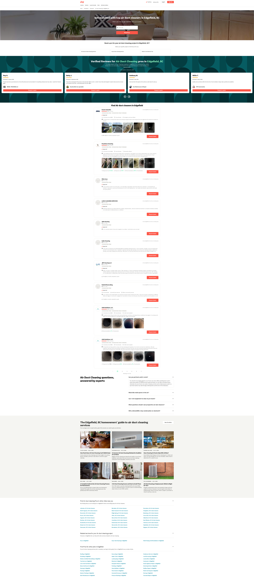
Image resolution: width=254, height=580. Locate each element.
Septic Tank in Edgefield (117, 556)
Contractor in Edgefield (148, 561)
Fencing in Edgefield (85, 570)
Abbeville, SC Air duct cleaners (150, 518)
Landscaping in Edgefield (118, 559)
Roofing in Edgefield (85, 554)
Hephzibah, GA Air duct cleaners (151, 525)
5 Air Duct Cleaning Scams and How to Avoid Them (126, 484)
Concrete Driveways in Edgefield (119, 573)
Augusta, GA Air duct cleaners (87, 518)
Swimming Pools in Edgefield (150, 566)
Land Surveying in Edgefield (150, 556)
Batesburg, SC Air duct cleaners (150, 513)
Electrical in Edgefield (117, 561)
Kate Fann (82, 481)
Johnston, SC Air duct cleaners (87, 508)
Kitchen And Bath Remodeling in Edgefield (90, 559)
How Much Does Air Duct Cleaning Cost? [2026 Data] (95, 453)
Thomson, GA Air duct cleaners (150, 522)
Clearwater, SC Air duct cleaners (88, 527)
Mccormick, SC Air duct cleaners (88, 513)
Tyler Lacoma (83, 450)
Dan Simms (114, 481)
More (98, 5)
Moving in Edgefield (148, 573)
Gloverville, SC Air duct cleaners (119, 518)
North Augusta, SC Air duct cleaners (88, 510)
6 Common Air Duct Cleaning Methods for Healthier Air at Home (126, 453)
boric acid (141, 380)
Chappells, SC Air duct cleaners (150, 510)
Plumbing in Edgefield (85, 556)
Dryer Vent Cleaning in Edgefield (119, 540)
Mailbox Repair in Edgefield (149, 568)
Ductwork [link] (92, 8)
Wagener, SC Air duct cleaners (150, 527)
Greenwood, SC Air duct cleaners (119, 522)
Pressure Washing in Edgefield (119, 575)
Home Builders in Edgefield (118, 568)
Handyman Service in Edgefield (150, 554)
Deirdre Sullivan (148, 450)
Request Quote (152, 136)
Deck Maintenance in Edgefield (87, 575)
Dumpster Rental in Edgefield (119, 563)
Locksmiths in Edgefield (149, 559)
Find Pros (127, 32)
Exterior (86, 5)
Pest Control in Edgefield (117, 570)
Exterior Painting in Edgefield (87, 573)
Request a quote (32, 90)
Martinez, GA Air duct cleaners (87, 520)
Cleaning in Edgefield (85, 568)
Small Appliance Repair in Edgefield (151, 563)
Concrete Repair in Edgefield (150, 575)
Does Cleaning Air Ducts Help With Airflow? (156, 453)
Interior (82, 5)
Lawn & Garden (93, 5)
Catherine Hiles (116, 450)
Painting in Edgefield (116, 566)
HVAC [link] (81, 8)
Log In (163, 2)
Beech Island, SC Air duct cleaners (120, 510)
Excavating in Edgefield (117, 554)
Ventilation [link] (86, 8)
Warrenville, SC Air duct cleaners (119, 525)
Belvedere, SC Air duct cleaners (119, 508)
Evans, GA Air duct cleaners (86, 515)
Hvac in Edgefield (84, 540)
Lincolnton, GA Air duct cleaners (119, 520)
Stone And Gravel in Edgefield (87, 566)
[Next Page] (141, 371)
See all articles (168, 422)
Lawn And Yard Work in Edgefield (88, 563)
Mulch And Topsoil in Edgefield (150, 570)
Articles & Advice (104, 5)
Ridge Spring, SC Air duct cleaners (120, 513)
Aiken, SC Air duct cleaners (118, 515)
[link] (4, 87)
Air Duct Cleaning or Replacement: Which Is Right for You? (158, 484)
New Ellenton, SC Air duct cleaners (151, 520)
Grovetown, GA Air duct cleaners (151, 508)
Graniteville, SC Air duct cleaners (88, 522)
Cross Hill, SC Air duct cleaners (150, 515)
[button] (107, 128)
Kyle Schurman (147, 481)
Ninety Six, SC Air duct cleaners (87, 525)
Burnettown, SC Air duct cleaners (119, 527)
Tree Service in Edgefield (86, 561)
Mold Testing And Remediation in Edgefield (153, 540)
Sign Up (170, 2)
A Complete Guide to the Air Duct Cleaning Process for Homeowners (95, 484)
